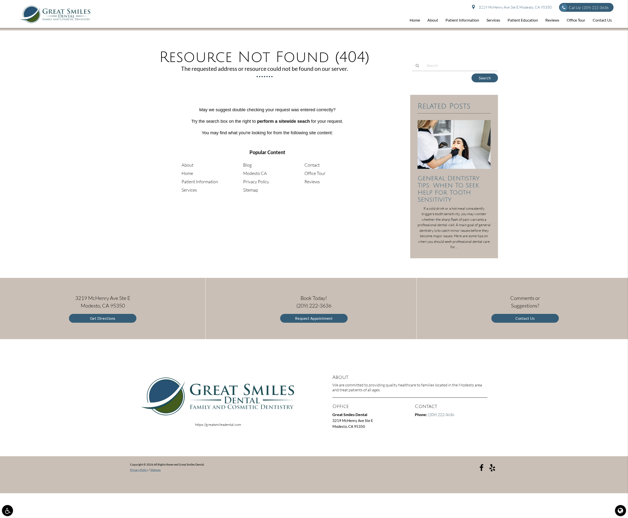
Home (187, 173)
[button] (7, 510)
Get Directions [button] (103, 318)
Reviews (312, 181)
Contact (312, 165)
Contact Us (525, 318)
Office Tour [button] (576, 20)
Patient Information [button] (462, 20)
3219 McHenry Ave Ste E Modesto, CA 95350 (514, 7)
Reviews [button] (552, 20)
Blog (247, 165)
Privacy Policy (256, 181)
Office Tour (315, 173)
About (187, 165)
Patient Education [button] (523, 20)
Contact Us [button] (602, 20)
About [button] (432, 20)
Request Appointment (314, 318)
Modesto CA (255, 173)
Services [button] (493, 20)
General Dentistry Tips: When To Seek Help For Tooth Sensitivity (449, 189)
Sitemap (250, 190)
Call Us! (589, 7)
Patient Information (200, 181)
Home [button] (415, 20)
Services (189, 190)
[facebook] (481, 467)
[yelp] (492, 467)
